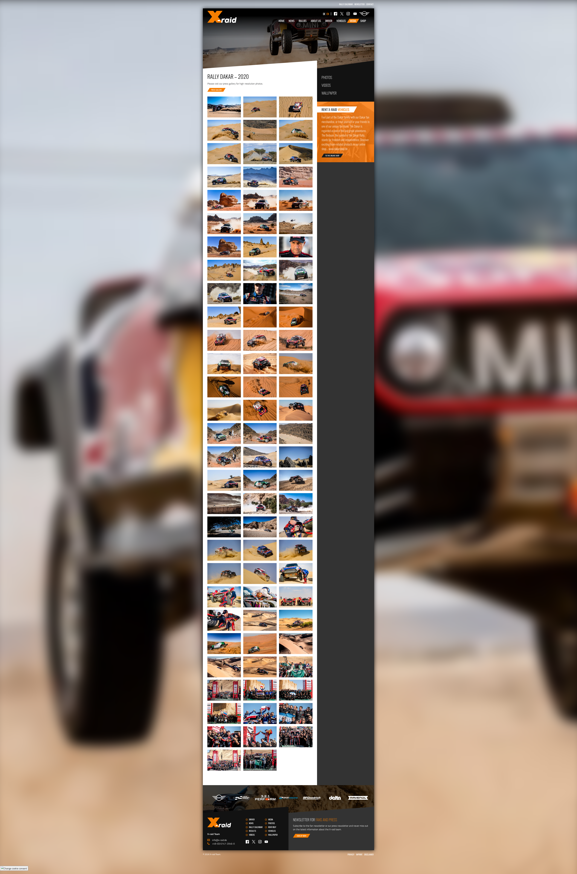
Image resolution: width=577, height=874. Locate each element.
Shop (363, 21)
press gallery (216, 90)
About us (316, 21)
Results (252, 830)
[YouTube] (355, 13)
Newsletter (359, 4)
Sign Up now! (301, 835)
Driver (328, 21)
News (292, 21)
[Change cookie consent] (14, 868)
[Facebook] (335, 13)
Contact (370, 4)
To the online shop (332, 155)
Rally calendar (346, 4)
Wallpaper (329, 93)
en (328, 14)
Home (281, 21)
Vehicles (341, 21)
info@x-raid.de (219, 840)
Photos (327, 77)
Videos (326, 85)
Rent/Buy (272, 827)
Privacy (351, 854)
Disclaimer (369, 854)
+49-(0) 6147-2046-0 (223, 843)
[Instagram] (348, 13)
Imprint (359, 854)
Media (353, 21)
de (324, 14)
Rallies (303, 21)
